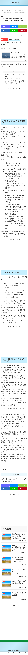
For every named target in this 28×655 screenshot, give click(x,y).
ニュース (5, 39)
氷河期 (21, 42)
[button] (25, 375)
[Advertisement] (14, 103)
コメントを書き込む (14, 474)
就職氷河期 (14, 42)
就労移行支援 (6, 42)
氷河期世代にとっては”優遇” (13, 78)
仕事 (11, 39)
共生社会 (17, 39)
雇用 (4, 44)
